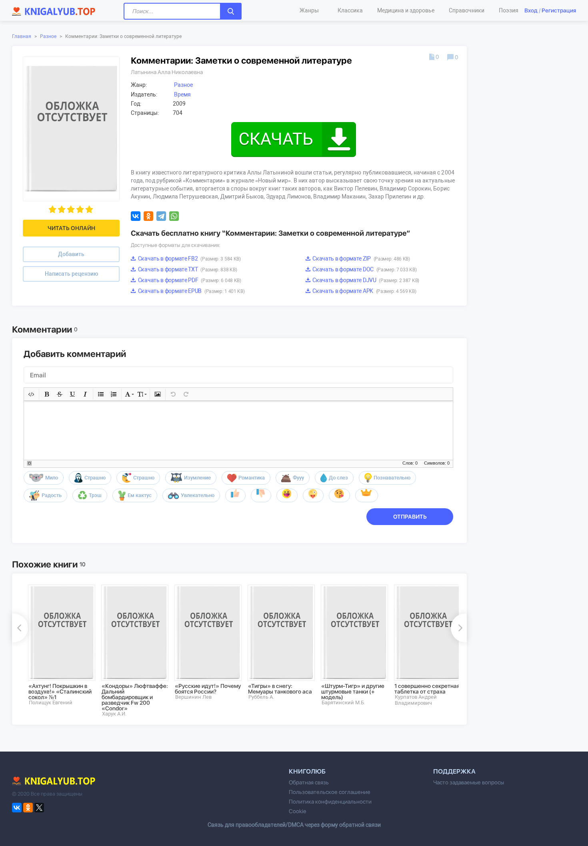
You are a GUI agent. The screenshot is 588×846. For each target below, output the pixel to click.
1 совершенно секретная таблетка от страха (427, 689)
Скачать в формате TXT (187, 269)
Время (182, 94)
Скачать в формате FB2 (189, 258)
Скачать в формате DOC (364, 269)
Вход (531, 10)
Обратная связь (309, 782)
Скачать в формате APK (364, 291)
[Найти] (231, 11)
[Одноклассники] (148, 216)
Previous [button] (20, 627)
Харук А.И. (114, 714)
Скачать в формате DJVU (365, 280)
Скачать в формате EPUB (190, 291)
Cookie (297, 811)
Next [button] (459, 627)
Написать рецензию (71, 274)
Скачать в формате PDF (189, 280)
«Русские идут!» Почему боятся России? (208, 689)
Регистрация (559, 10)
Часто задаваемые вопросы (468, 782)
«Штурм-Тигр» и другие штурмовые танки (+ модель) (352, 691)
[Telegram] (161, 216)
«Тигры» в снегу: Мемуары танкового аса (280, 689)
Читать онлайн (71, 228)
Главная (21, 36)
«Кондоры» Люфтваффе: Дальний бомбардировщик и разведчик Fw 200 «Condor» (135, 697)
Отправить (410, 516)
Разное (48, 36)
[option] (59, 645)
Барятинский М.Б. (343, 703)
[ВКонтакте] (135, 216)
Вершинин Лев (193, 697)
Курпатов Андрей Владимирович (416, 700)
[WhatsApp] (174, 216)
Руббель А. (261, 697)
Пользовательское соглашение (329, 792)
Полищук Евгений (50, 703)
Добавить (71, 254)
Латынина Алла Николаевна (167, 72)
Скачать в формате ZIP (361, 258)
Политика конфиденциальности (330, 801)
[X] (39, 807)
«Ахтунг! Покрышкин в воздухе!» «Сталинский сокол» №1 (60, 691)
